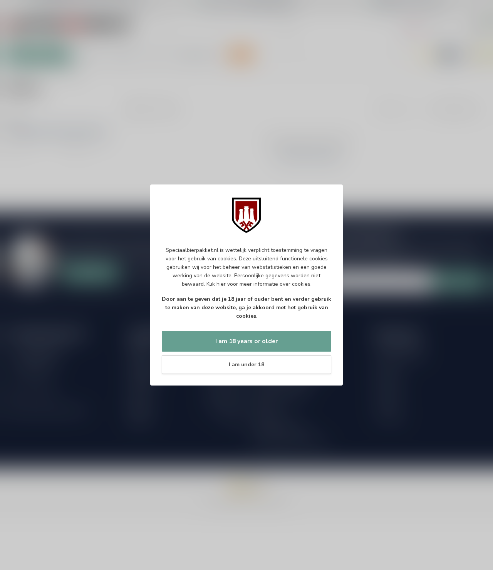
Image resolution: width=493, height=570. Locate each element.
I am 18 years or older (246, 341)
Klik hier (216, 284)
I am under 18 (246, 364)
